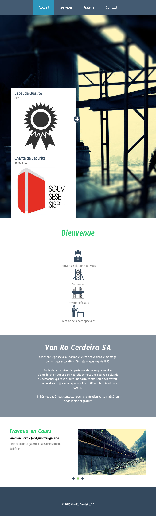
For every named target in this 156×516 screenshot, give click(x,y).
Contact (111, 7)
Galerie (89, 7)
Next (143, 449)
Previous (12, 449)
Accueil (44, 7)
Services (66, 7)
